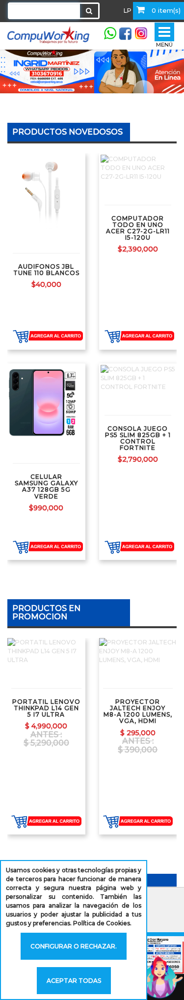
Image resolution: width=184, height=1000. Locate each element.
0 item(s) (165, 10)
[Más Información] (83, 192)
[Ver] (57, 192)
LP (127, 10)
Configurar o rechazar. (73, 946)
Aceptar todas (74, 980)
